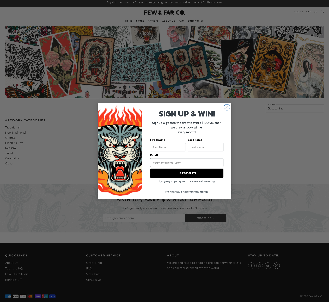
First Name (157, 140)
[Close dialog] (227, 107)
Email (154, 155)
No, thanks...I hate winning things (186, 191)
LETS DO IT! (187, 173)
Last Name (195, 140)
